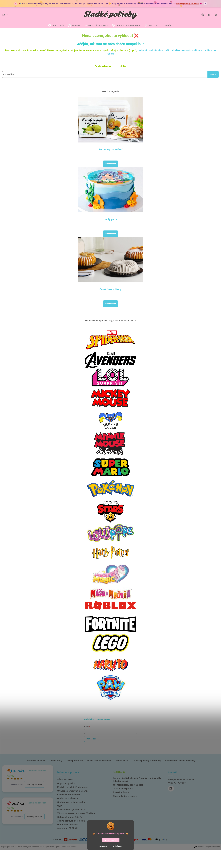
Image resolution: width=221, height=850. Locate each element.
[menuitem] (56, 25)
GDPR (60, 806)
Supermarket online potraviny (180, 760)
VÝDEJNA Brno (65, 779)
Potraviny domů (121, 792)
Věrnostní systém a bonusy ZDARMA (76, 813)
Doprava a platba (66, 783)
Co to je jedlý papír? (123, 788)
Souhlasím (111, 840)
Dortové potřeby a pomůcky (147, 760)
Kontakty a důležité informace (72, 787)
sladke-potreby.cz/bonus (187, 3)
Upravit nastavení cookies (66, 847)
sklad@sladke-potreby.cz (181, 779)
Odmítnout (117, 846)
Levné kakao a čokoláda (99, 760)
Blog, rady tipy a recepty (125, 796)
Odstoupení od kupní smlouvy (72, 802)
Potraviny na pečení (110, 149)
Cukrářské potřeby (110, 289)
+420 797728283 (177, 782)
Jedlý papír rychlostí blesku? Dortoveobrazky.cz (81, 820)
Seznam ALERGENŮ (67, 828)
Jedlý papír (110, 219)
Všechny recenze (34, 784)
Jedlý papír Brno (74, 760)
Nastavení (103, 846)
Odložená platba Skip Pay (70, 817)
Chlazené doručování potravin (72, 791)
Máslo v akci (122, 760)
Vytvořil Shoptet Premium (209, 847)
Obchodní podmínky (67, 798)
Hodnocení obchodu (67, 824)
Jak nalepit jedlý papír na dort (128, 785)
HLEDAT (213, 74)
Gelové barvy (55, 760)
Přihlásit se (91, 739)
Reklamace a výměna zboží (71, 809)
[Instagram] (171, 789)
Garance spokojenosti (68, 794)
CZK (3, 15)
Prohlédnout (110, 164)
